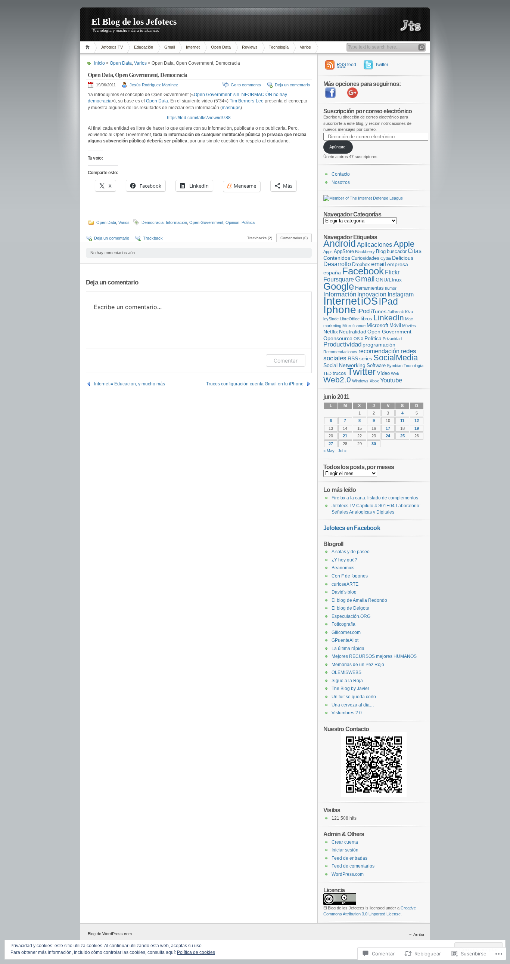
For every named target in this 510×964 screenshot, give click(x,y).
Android (339, 243)
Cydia (385, 258)
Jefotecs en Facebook (351, 527)
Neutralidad (352, 332)
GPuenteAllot (345, 640)
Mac (409, 319)
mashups (231, 107)
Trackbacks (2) (259, 238)
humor (391, 288)
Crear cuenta (345, 842)
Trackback (153, 238)
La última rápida (348, 648)
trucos (339, 373)
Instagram (401, 294)
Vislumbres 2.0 (347, 712)
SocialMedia (395, 357)
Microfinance (354, 325)
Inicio (99, 63)
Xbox (374, 381)
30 (373, 443)
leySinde (331, 319)
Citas (415, 251)
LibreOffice (350, 319)
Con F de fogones (350, 576)
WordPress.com (348, 874)
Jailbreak (396, 311)
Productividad (342, 344)
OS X (358, 338)
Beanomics (343, 567)
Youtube (391, 380)
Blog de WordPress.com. (110, 933)
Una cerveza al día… (353, 705)
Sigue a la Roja (347, 680)
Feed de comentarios (353, 866)
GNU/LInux (389, 280)
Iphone (339, 309)
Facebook (363, 271)
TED (327, 373)
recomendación (378, 351)
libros (366, 318)
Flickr (392, 272)
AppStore (344, 251)
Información (176, 222)
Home (88, 47)
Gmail (169, 47)
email (378, 264)
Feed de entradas (349, 858)
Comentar (286, 360)
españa (332, 272)
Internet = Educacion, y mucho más (129, 383)
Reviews (250, 47)
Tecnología (279, 47)
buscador (397, 251)
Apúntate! (337, 147)
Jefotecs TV (112, 47)
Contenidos (336, 258)
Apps (328, 251)
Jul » (342, 451)
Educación (143, 47)
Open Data (221, 47)
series (365, 358)
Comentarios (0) (294, 238)
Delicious (402, 258)
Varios (305, 47)
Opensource (337, 338)
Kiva (409, 311)
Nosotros (341, 182)
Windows (360, 381)
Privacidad (392, 338)
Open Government (206, 222)
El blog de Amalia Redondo (359, 600)
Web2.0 (337, 379)
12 (416, 420)
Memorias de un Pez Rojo (358, 664)
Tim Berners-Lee (247, 101)
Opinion (232, 222)
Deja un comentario (292, 85)
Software (376, 365)
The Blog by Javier (350, 688)
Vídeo (383, 373)
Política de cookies (196, 952)
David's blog (344, 592)
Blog (381, 251)
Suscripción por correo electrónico (367, 111)
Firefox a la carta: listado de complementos (375, 498)
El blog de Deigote (350, 608)
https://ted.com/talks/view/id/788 (199, 117)
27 (331, 443)
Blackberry (365, 251)
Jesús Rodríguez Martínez (154, 85)
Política (248, 222)
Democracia (153, 222)
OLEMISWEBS (346, 672)
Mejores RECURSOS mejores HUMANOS (374, 656)
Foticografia (343, 624)
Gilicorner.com (346, 632)
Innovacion (371, 294)
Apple (404, 244)
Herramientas (369, 288)
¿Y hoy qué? (344, 560)
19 (416, 428)
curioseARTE (345, 584)
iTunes (378, 311)
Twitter (381, 64)
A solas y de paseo (351, 551)
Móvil (395, 325)
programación (379, 345)
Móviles (409, 325)
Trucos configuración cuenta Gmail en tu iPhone (255, 383)
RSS (353, 358)
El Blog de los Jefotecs (134, 22)
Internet (193, 47)
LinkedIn (388, 317)
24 (388, 436)
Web (395, 373)
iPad (388, 301)
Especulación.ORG (351, 616)
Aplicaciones (374, 244)
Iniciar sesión (345, 850)
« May (329, 451)
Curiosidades (365, 258)
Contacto (341, 174)
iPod (363, 311)
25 (402, 436)
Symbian (394, 365)
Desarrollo (337, 264)
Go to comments (246, 85)
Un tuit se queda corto (354, 696)
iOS (369, 301)
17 (388, 428)
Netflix (330, 332)
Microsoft (377, 325)
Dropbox (361, 264)
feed (346, 64)
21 (345, 436)
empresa (397, 264)
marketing (332, 325)
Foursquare (338, 279)
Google (338, 286)
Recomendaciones (340, 351)
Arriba (418, 934)
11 (402, 420)
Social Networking (344, 365)
